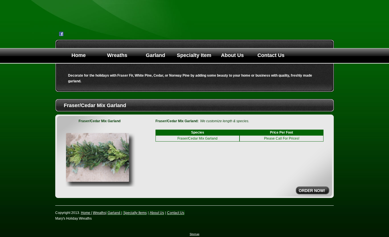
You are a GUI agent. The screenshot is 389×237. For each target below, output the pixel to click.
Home (78, 55)
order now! (312, 190)
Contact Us (270, 55)
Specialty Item (194, 55)
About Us (232, 55)
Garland (155, 55)
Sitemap (194, 234)
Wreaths (117, 55)
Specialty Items (135, 213)
